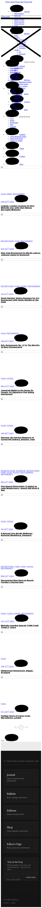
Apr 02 (7, 202)
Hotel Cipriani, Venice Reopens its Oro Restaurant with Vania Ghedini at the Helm (20, 300)
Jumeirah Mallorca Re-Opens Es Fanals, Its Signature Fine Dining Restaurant (17, 392)
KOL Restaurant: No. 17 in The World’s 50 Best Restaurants (20, 346)
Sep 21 (7, 482)
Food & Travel (13, 613)
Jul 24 (7, 529)
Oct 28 (7, 712)
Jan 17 (7, 666)
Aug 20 (7, 249)
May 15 (7, 386)
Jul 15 (7, 294)
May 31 (7, 576)
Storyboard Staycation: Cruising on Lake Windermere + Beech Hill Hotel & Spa (20, 488)
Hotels (24, 286)
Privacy (6, 903)
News (9, 194)
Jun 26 (7, 341)
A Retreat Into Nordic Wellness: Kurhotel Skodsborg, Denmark (17, 534)
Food (3, 194)
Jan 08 (7, 433)
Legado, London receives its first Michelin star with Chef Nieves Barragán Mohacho (17, 208)
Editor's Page (7, 241)
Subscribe (31, 877)
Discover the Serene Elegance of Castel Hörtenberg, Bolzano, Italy (18, 438)
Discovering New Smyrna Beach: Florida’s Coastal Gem (17, 581)
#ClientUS (20, 471)
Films (3, 472)
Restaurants (19, 194)
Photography (26, 472)
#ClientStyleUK (8, 471)
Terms (13, 903)
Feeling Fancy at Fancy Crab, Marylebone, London (15, 717)
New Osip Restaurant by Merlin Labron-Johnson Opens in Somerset (21, 254)
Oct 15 (7, 621)
